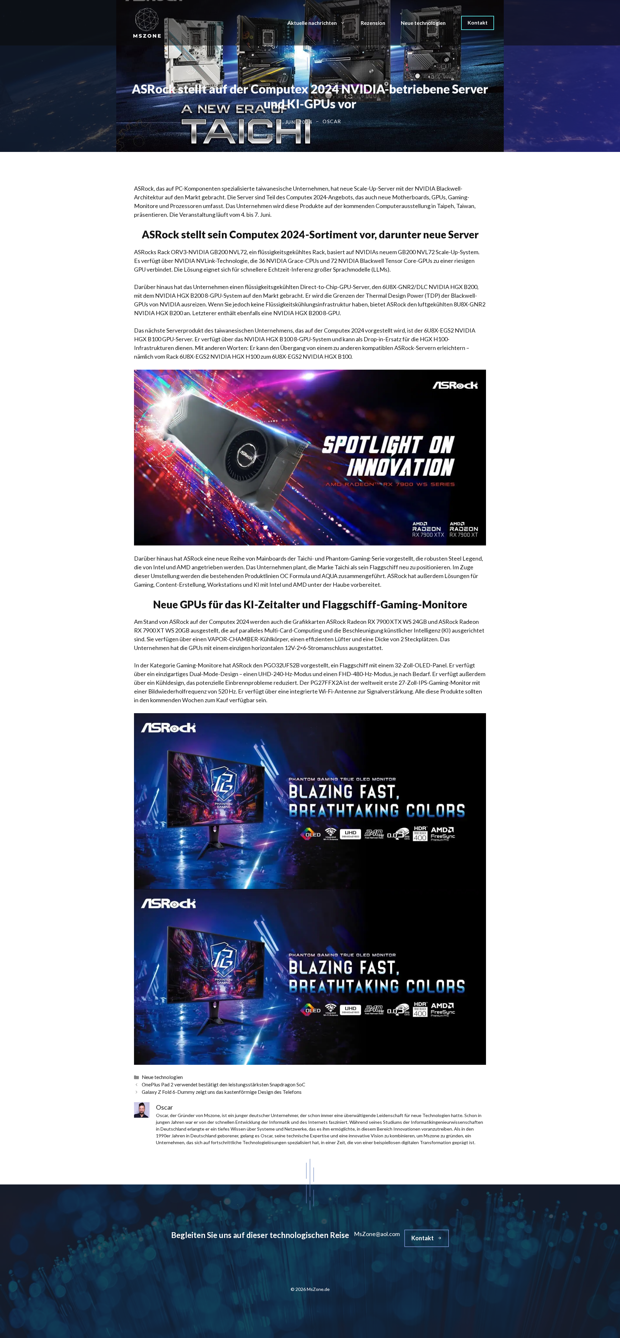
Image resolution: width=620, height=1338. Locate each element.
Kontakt (478, 22)
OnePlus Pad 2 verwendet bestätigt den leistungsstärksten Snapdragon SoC (223, 1084)
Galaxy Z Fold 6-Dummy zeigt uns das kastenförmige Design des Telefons (222, 1092)
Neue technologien (423, 23)
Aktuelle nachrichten (312, 23)
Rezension (373, 23)
